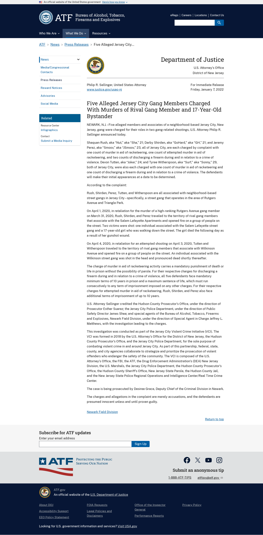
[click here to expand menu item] (78, 59)
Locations (201, 15)
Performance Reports (149, 515)
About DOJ (46, 505)
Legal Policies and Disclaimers (99, 513)
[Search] (219, 23)
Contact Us (217, 15)
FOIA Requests (97, 505)
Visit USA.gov (127, 526)
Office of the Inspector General (150, 507)
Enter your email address (57, 438)
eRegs (174, 15)
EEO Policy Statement (54, 517)
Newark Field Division (102, 412)
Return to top (214, 419)
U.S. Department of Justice (109, 495)
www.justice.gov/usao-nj (104, 89)
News (54, 45)
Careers (186, 15)
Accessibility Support (54, 511)
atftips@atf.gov (209, 478)
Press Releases (76, 45)
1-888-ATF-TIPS (179, 477)
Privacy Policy (191, 505)
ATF (42, 45)
